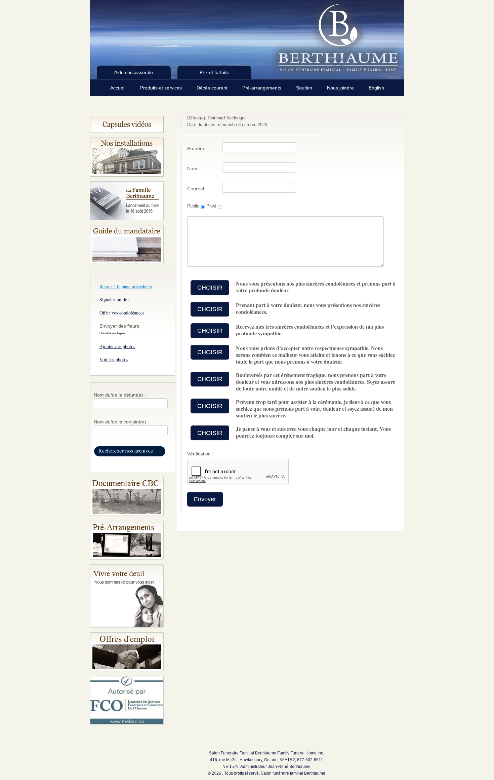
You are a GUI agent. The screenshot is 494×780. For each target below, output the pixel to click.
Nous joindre (341, 87)
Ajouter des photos (117, 346)
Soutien (305, 87)
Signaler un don (114, 299)
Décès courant (213, 87)
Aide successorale (133, 72)
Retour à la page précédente (125, 286)
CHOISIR (209, 287)
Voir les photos (113, 359)
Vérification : (200, 453)
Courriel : (197, 188)
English (376, 87)
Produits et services (161, 87)
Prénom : (197, 148)
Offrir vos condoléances (121, 312)
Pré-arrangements (262, 87)
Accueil (118, 87)
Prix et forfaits (214, 72)
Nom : (193, 168)
